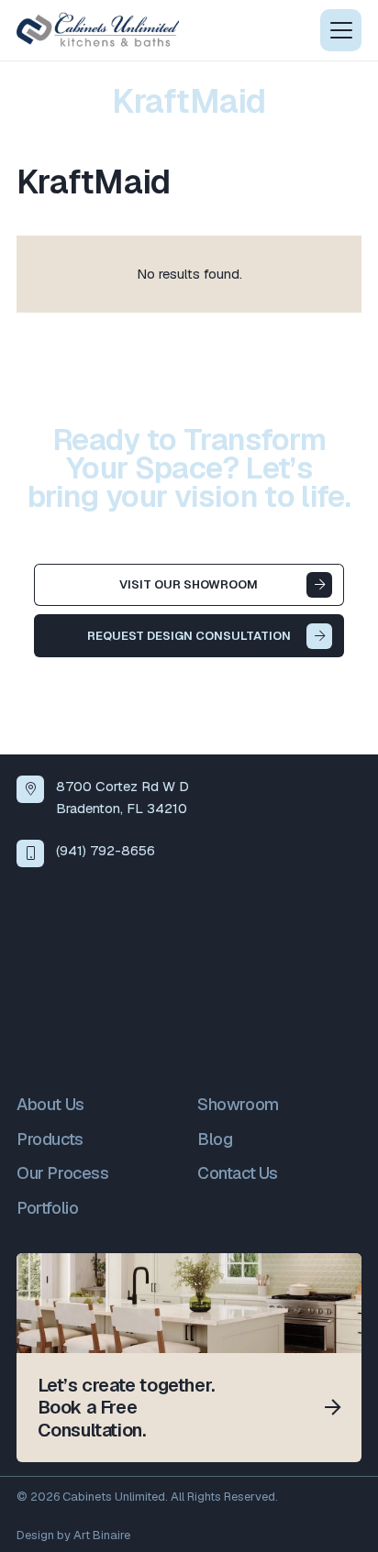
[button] (340, 30)
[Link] (189, 1357)
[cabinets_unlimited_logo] (98, 30)
